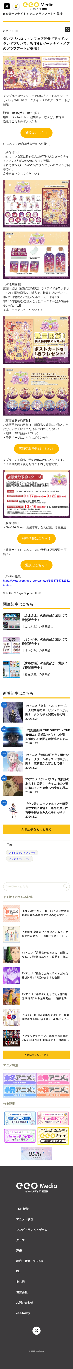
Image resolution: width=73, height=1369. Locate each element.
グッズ (20, 1240)
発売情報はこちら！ (36, 538)
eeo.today (23, 1313)
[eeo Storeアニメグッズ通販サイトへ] (53, 1136)
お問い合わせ (24, 1302)
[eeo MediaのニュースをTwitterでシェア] (67, 29)
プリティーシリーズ (20, 858)
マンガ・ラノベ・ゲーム (31, 1229)
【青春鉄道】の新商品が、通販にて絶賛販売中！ (45, 665)
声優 (19, 1250)
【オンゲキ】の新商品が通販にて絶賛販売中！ (45, 641)
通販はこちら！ (36, 132)
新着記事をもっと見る (36, 829)
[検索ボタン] (65, 886)
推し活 (20, 1281)
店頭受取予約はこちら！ (36, 448)
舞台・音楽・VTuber (29, 1261)
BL (18, 1271)
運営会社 (22, 1292)
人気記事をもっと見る (36, 1054)
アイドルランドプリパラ (22, 852)
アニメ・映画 (24, 1219)
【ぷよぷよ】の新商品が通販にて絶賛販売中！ (45, 618)
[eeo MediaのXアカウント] (7, 6)
